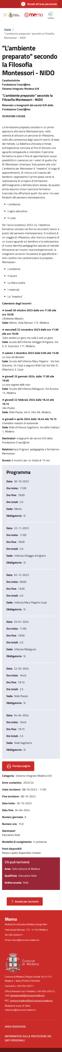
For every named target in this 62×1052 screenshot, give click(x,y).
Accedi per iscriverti (27, 901)
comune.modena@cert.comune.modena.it (31, 1000)
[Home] (31, 15)
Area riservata (15, 1026)
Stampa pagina (21, 766)
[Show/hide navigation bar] (5, 15)
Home (7, 29)
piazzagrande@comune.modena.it (27, 995)
